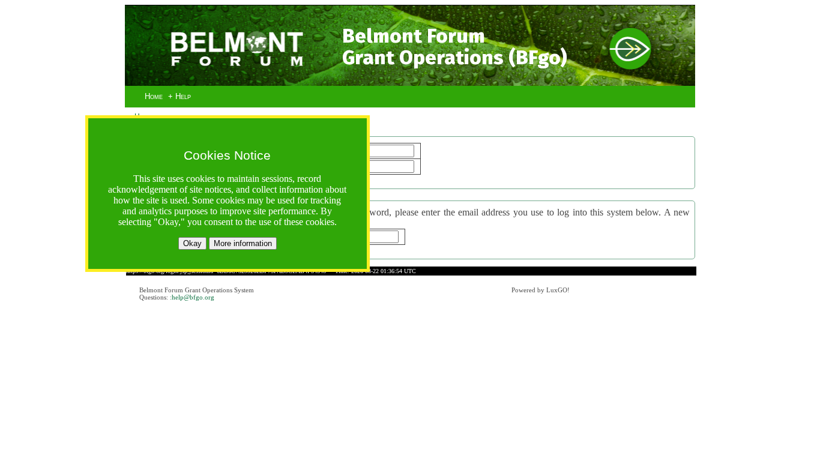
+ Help (179, 96)
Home (154, 96)
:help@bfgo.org (192, 297)
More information (243, 243)
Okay (192, 243)
